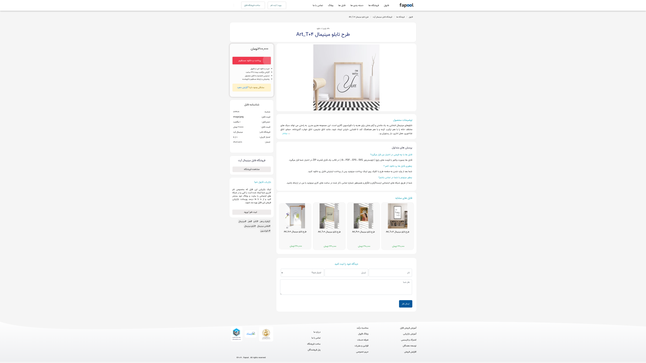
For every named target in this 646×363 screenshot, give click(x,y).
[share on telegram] (247, 147)
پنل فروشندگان (314, 350)
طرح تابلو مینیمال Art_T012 (397, 232)
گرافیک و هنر (265, 221)
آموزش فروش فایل (408, 328)
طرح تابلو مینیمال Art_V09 (295, 231)
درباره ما (317, 332)
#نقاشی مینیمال (263, 226)
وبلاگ (330, 5)
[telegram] (245, 352)
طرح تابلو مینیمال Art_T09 (329, 232)
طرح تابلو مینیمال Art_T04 (359, 16)
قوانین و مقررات (361, 346)
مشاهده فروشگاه (252, 169)
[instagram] (251, 352)
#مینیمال (242, 221)
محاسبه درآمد (362, 328)
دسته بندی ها (356, 5)
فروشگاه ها (373, 5)
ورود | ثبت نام (276, 5)
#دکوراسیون (265, 230)
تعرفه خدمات (362, 340)
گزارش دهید (242, 87)
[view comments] (256, 147)
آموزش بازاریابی (409, 334)
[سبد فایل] (231, 5)
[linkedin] (263, 352)
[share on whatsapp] (252, 147)
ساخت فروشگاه (313, 344)
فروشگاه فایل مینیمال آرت (382, 16)
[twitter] (257, 352)
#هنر (250, 221)
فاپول (386, 5)
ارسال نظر (405, 303)
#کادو (256, 221)
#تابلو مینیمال (250, 226)
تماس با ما (318, 5)
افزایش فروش (410, 352)
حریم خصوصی (362, 352)
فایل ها (341, 5)
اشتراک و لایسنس (408, 340)
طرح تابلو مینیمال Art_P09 (363, 232)
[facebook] (239, 352)
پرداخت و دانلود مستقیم (250, 61)
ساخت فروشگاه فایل (252, 5)
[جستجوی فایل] (235, 5)
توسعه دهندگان (409, 346)
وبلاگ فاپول (363, 334)
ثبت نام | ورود (251, 212)
